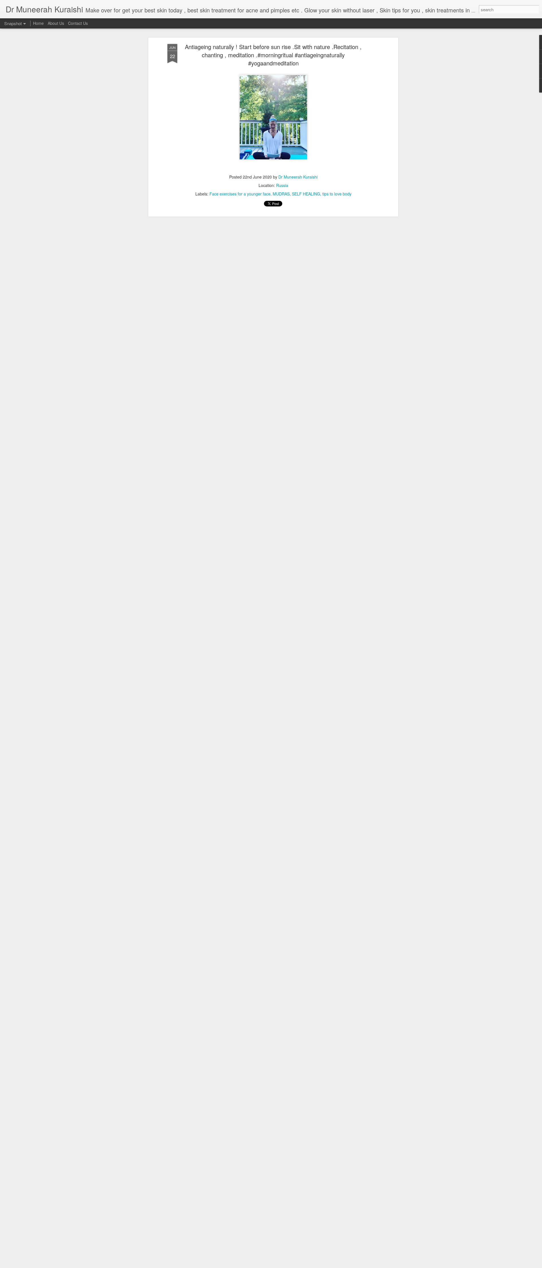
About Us (56, 23)
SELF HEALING (306, 194)
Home (38, 23)
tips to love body (336, 194)
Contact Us (78, 23)
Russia (282, 185)
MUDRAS (281, 194)
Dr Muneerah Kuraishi (298, 177)
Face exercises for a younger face (239, 194)
